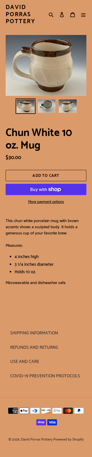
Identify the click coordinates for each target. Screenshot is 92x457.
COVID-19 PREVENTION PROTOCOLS (45, 376)
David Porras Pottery (20, 14)
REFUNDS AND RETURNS (34, 347)
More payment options (46, 202)
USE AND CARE (24, 361)
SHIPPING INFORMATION (34, 333)
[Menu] (83, 15)
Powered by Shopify (68, 440)
